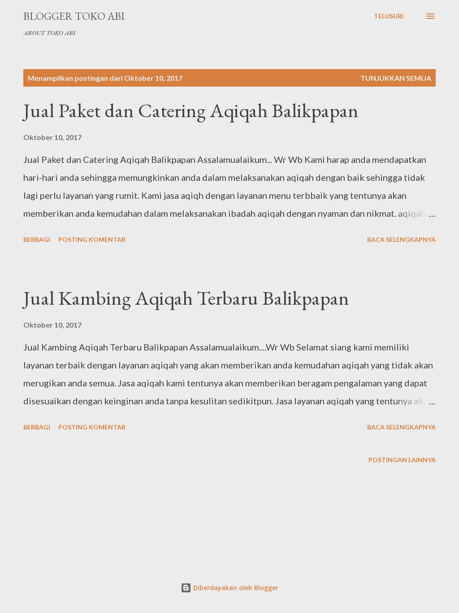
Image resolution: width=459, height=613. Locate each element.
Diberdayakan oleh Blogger (234, 587)
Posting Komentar (92, 239)
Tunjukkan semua (395, 78)
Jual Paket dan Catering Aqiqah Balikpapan (191, 110)
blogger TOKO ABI (74, 16)
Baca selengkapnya (401, 239)
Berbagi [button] (36, 239)
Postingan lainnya (402, 460)
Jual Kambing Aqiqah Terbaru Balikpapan (186, 298)
